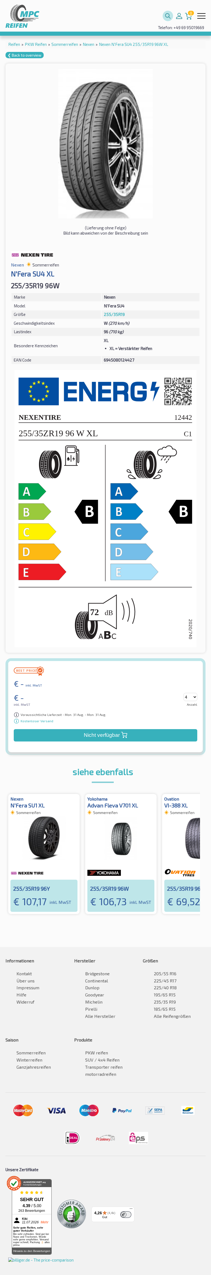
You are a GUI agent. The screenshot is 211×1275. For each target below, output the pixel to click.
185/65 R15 (165, 1009)
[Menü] (131, 1210)
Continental (96, 980)
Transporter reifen (104, 1067)
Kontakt (24, 973)
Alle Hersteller (100, 1016)
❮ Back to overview (24, 55)
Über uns (25, 980)
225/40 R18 (165, 987)
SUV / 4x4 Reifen (102, 1059)
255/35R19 (114, 314)
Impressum (27, 987)
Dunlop (92, 987)
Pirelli (91, 1009)
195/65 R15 (165, 994)
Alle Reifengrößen (172, 1016)
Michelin (93, 1001)
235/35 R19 (165, 1001)
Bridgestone (97, 973)
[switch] (125, 1214)
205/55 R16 (165, 973)
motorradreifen (100, 1074)
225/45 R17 (165, 980)
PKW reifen (96, 1052)
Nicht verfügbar (102, 735)
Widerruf (25, 1001)
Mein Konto (179, 16)
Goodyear (94, 994)
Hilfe (21, 994)
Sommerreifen (31, 1052)
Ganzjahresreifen (33, 1067)
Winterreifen (29, 1059)
